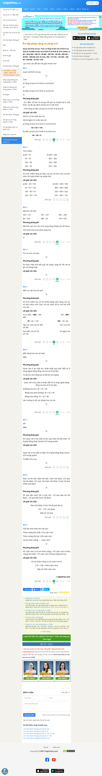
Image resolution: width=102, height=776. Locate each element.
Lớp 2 (72, 9)
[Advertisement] (87, 74)
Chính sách (56, 747)
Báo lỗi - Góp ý (46, 644)
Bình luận (28, 589)
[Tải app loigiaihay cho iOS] (93, 38)
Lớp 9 (26, 9)
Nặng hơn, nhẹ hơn (32, 598)
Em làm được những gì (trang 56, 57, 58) (38, 736)
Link (33, 657)
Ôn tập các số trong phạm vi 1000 (38, 610)
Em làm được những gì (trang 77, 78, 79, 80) (39, 733)
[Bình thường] (50, 139)
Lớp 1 (78, 9)
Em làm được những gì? (34, 617)
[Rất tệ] (43, 139)
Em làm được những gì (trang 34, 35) (36, 738)
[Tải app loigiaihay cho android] (79, 38)
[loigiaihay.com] (12, 4)
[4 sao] (66, 592)
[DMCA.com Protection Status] (69, 752)
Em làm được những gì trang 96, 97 (36, 731)
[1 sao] (59, 592)
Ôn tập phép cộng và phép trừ (40, 43)
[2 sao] (61, 592)
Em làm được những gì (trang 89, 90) (36, 729)
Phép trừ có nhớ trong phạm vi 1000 (39, 624)
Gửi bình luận (29, 715)
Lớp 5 (52, 9)
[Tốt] (54, 139)
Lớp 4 (59, 9)
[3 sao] (64, 592)
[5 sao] (69, 592)
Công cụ (85, 9)
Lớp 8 (32, 9)
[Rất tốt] (57, 139)
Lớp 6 (45, 9)
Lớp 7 (39, 9)
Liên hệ (45, 747)
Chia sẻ (37, 589)
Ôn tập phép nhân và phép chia (37, 603)
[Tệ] (47, 139)
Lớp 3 (65, 9)
